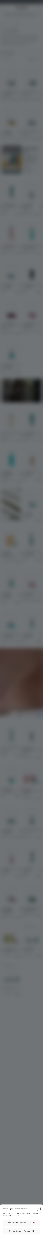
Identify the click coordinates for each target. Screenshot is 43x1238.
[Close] (38, 1208)
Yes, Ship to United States (19, 1223)
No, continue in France (19, 1231)
